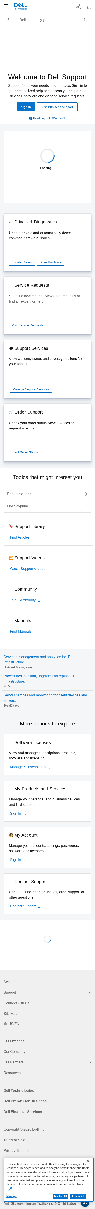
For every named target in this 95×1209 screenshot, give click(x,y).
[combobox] (47, 20)
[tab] (47, 494)
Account (10, 982)
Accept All (78, 1196)
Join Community (23, 600)
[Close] (88, 1161)
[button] (78, 6)
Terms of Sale (14, 1140)
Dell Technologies (19, 1090)
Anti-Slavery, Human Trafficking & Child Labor (40, 1203)
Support (10, 992)
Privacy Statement (18, 1150)
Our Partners (13, 1062)
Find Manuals (21, 631)
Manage (11, 1196)
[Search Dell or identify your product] (86, 20)
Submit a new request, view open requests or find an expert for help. (44, 298)
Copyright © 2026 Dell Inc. (24, 1129)
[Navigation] (6, 6)
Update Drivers (22, 262)
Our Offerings (14, 1041)
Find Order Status (25, 452)
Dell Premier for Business (25, 1101)
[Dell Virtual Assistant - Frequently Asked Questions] (85, 1202)
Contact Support (23, 906)
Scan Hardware (51, 262)
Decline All (60, 1196)
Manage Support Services (31, 389)
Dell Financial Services (23, 1112)
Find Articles (20, 537)
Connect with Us (16, 1003)
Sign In (15, 813)
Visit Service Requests (27, 325)
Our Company (14, 1052)
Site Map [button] (11, 1014)
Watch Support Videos (27, 569)
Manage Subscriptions (28, 767)
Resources (12, 1073)
